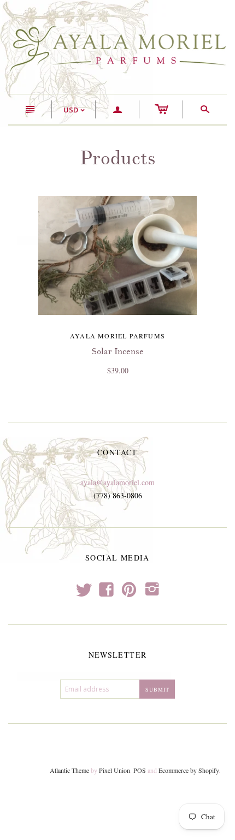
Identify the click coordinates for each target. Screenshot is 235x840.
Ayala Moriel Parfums (117, 335)
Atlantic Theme (69, 770)
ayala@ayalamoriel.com (117, 482)
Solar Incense (117, 351)
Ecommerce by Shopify (188, 770)
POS (139, 770)
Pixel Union (114, 770)
